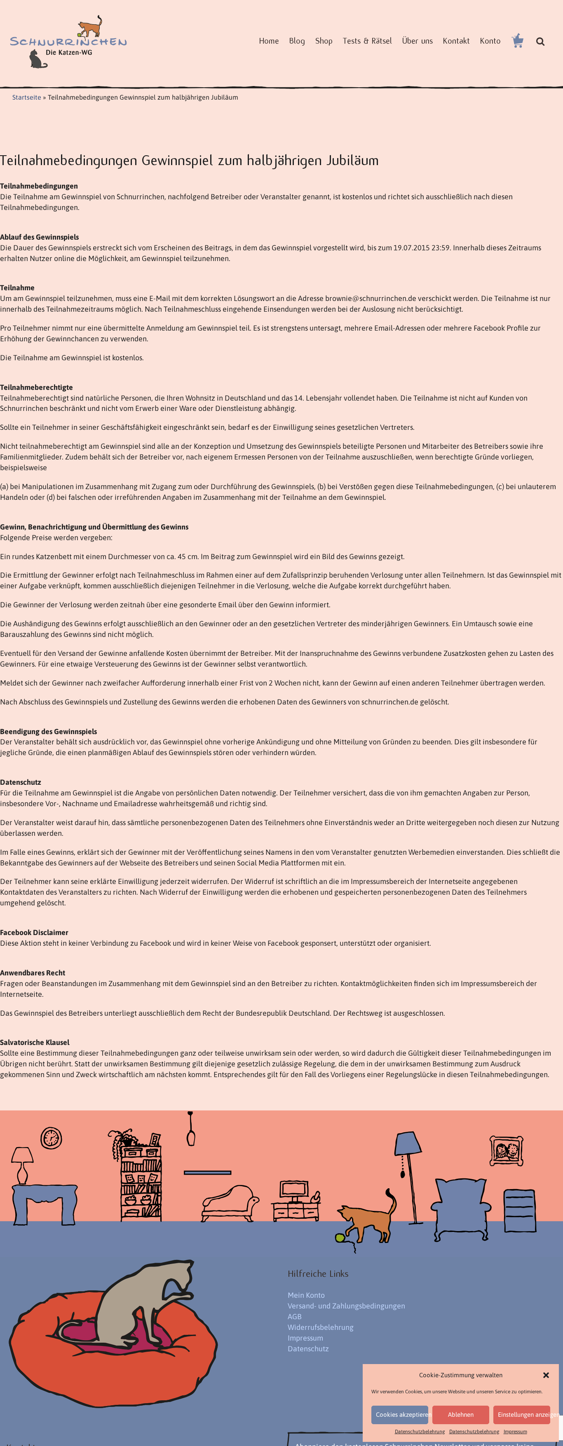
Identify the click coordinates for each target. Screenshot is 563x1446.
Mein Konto (306, 1295)
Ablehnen (461, 1414)
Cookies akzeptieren (402, 1414)
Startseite (26, 97)
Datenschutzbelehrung (420, 1431)
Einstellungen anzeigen (524, 1414)
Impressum (515, 1431)
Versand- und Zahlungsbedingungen (346, 1305)
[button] (546, 1375)
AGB (295, 1316)
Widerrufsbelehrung (321, 1327)
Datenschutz (308, 1348)
